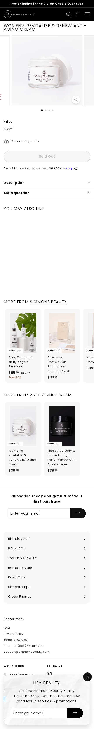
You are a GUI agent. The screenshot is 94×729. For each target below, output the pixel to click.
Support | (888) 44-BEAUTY (23, 646)
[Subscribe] (78, 513)
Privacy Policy (13, 634)
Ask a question (17, 193)
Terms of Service (16, 640)
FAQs (7, 628)
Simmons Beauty (48, 302)
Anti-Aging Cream (51, 395)
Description (14, 182)
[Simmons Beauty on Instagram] (49, 674)
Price (8, 121)
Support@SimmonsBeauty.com (27, 652)
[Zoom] (76, 100)
